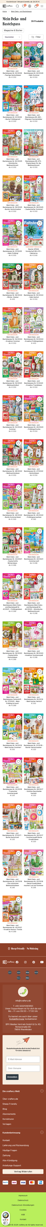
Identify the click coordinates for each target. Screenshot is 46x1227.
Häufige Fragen (10, 1150)
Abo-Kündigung (10, 1160)
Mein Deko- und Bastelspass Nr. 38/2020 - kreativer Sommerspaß (33, 653)
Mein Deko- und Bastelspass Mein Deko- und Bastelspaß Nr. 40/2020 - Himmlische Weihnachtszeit (33, 607)
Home (5, 11)
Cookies (23, 1210)
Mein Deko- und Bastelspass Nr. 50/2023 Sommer (12, 427)
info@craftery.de (23, 1000)
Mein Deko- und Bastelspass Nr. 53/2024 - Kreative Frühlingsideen (33, 339)
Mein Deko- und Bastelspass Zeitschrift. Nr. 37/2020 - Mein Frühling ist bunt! (12, 700)
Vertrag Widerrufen (23, 1171)
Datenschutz (23, 1200)
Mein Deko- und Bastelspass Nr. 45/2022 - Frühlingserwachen (33, 515)
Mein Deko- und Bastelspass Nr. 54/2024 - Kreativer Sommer (12, 339)
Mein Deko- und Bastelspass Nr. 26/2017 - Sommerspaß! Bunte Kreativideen (33, 836)
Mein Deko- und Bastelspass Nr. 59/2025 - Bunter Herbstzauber (12, 207)
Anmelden (12, 1077)
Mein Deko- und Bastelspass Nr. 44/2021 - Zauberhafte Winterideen (12, 560)
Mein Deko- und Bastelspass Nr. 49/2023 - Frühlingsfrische (33, 427)
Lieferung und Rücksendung (16, 1145)
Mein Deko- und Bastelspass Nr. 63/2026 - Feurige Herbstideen (12, 73)
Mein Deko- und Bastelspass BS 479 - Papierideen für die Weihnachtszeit (33, 162)
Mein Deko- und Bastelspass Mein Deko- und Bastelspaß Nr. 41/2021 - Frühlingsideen (12, 606)
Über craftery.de (10, 1099)
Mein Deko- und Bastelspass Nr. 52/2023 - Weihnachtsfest (12, 383)
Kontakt (6, 1140)
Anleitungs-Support (12, 1165)
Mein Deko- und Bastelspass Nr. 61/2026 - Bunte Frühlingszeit (12, 117)
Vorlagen (7, 1124)
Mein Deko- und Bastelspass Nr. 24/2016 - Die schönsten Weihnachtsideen (12, 882)
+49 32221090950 (24, 1006)
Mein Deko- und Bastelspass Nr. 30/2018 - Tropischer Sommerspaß (12, 790)
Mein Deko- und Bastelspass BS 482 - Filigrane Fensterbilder (33, 117)
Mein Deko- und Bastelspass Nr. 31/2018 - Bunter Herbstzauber (33, 745)
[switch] (5, 1223)
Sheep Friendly (10, 1104)
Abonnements (9, 1114)
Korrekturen (8, 1119)
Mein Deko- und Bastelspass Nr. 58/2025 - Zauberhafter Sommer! (33, 207)
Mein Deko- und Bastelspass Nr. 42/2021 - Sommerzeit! (33, 559)
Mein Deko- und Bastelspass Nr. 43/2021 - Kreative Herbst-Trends (12, 927)
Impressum (23, 1195)
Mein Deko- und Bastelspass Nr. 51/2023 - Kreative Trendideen (33, 383)
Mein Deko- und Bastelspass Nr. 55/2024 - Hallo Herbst (33, 295)
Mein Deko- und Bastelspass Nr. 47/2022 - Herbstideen (33, 471)
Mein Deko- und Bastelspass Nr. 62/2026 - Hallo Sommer (33, 73)
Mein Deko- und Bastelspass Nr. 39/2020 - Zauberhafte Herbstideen (12, 654)
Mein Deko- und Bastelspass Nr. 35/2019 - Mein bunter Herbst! (33, 699)
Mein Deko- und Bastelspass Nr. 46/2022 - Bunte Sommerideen (12, 515)
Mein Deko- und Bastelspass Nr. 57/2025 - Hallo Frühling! (12, 251)
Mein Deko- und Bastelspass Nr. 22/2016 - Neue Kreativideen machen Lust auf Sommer (33, 882)
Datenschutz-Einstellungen (23, 1205)
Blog (5, 1109)
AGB (23, 1214)
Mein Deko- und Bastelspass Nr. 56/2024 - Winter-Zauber (12, 295)
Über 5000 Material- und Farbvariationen (23, 2)
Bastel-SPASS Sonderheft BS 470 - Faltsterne (34, 251)
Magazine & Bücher (13, 30)
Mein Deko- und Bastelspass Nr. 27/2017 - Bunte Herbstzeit (12, 835)
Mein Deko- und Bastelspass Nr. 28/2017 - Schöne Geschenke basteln (33, 790)
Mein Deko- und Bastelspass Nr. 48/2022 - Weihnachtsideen (12, 471)
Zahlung (6, 1155)
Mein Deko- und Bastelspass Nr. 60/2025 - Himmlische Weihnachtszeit (12, 162)
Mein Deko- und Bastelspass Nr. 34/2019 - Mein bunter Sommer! (12, 745)
